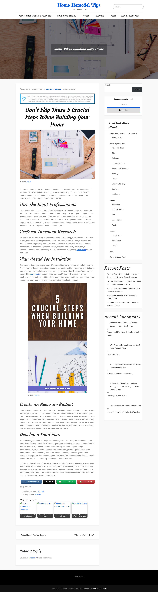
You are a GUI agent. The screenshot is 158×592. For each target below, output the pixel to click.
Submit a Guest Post (130, 16)
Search (107, 85)
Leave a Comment (69, 89)
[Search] (141, 6)
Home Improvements (66, 16)
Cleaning (100, 16)
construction (81, 250)
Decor (114, 16)
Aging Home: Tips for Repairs (33, 535)
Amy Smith (26, 89)
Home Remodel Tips (79, 5)
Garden (85, 16)
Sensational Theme (99, 588)
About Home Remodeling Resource (35, 16)
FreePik (28, 181)
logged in (33, 558)
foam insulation (35, 274)
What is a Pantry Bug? (84, 535)
